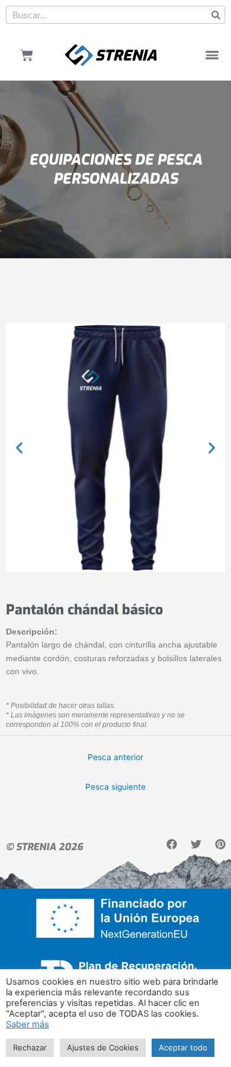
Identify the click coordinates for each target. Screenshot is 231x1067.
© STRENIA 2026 (44, 847)
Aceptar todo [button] (183, 1047)
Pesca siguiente (115, 787)
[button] (212, 55)
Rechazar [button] (30, 1047)
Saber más (27, 1024)
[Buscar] (215, 15)
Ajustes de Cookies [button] (103, 1047)
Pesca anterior (115, 757)
